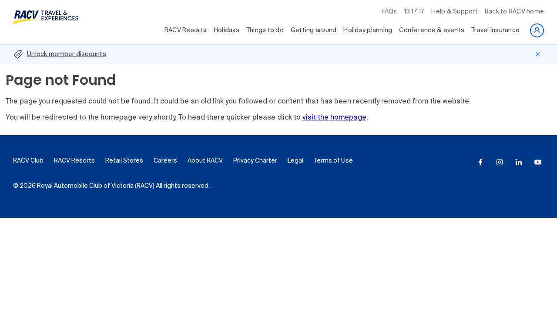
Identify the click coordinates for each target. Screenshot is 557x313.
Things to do (265, 30)
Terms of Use (333, 161)
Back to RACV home (514, 12)
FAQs (389, 12)
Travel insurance (495, 30)
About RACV (205, 161)
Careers (165, 161)
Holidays (226, 30)
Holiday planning (367, 30)
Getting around (314, 30)
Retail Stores (124, 161)
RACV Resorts (185, 30)
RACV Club (28, 161)
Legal (295, 161)
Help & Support (454, 12)
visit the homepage (334, 117)
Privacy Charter (255, 161)
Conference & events (431, 30)
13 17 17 (414, 12)
